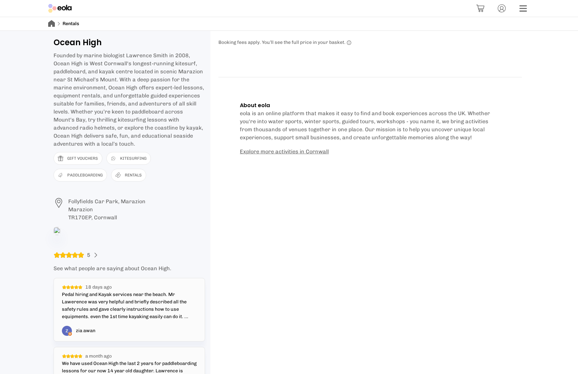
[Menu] (523, 8)
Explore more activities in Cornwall (284, 151)
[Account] (501, 8)
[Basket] (480, 8)
